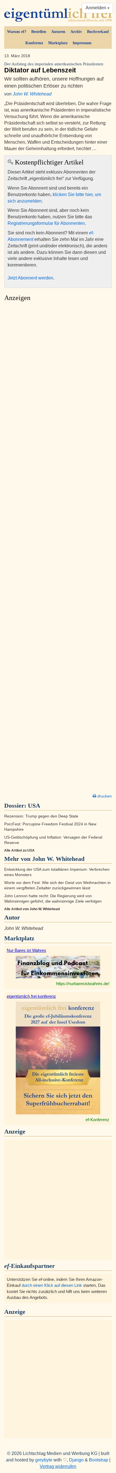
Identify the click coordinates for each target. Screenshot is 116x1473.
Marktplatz (58, 43)
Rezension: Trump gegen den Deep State (41, 816)
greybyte (43, 1460)
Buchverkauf (98, 32)
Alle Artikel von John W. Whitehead (32, 909)
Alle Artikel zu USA (19, 850)
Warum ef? (16, 32)
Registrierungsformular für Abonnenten (46, 223)
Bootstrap (98, 1460)
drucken (104, 796)
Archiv (76, 32)
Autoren (58, 32)
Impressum (82, 43)
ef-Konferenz (97, 1119)
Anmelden (96, 7)
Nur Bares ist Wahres (26, 950)
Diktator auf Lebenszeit (53, 68)
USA (34, 805)
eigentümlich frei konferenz (31, 996)
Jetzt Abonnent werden (30, 278)
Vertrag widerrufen (58, 1466)
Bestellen (38, 32)
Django (76, 1460)
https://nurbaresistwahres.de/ (82, 983)
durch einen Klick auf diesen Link (52, 1285)
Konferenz (34, 43)
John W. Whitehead (32, 94)
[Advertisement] (58, 549)
